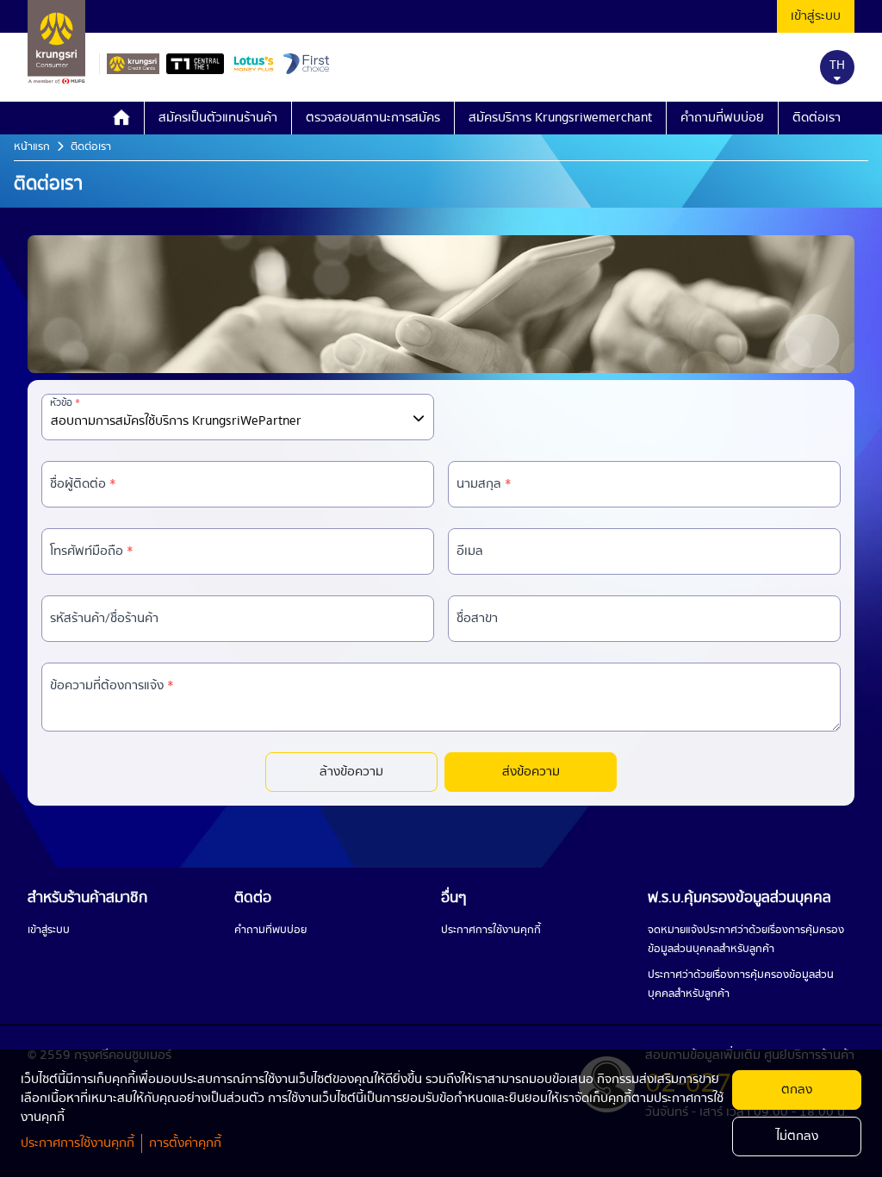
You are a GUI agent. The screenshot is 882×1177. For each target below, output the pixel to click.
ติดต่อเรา (816, 118)
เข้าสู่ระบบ (816, 16)
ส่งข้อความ (531, 772)
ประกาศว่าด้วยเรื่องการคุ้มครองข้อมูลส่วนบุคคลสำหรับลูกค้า (741, 984)
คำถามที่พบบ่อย (722, 118)
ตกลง (796, 1089)
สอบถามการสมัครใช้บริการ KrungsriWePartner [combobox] (176, 421)
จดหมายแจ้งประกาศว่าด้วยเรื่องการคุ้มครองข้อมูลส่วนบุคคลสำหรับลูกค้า (746, 939)
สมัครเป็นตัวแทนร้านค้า (217, 118)
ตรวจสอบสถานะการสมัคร (373, 118)
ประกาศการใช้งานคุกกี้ (491, 930)
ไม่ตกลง (797, 1136)
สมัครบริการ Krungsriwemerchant (560, 118)
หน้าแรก (32, 147)
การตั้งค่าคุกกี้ (185, 1143)
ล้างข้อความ (351, 772)
